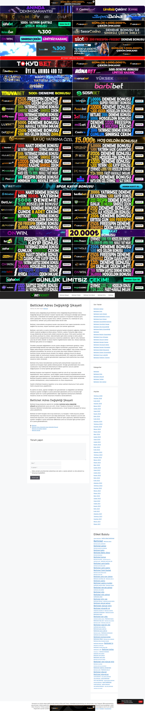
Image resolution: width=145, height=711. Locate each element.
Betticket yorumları (98, 664)
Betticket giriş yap (100, 599)
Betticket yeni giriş (99, 657)
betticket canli (97, 561)
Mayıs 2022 (97, 491)
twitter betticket (106, 684)
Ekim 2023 (97, 447)
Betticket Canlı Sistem (100, 314)
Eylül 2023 (97, 450)
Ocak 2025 (97, 411)
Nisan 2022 (97, 493)
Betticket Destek (36, 430)
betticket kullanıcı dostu (99, 618)
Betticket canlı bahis (102, 563)
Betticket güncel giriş (103, 606)
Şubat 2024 (97, 437)
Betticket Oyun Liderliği (101, 355)
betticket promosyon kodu (101, 634)
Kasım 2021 (97, 506)
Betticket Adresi (98, 309)
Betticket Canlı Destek (102, 570)
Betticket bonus (100, 557)
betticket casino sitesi (99, 585)
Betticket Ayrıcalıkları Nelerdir (39, 428)
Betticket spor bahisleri (109, 639)
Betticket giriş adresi (102, 595)
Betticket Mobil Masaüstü (101, 350)
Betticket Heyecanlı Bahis (101, 345)
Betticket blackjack (98, 555)
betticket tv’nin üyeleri (98, 688)
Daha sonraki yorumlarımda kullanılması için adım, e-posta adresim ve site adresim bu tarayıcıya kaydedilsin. (58, 472)
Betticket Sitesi (98, 639)
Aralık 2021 (97, 503)
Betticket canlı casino (102, 568)
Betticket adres (107, 541)
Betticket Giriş (102, 295)
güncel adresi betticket (109, 680)
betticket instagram (99, 612)
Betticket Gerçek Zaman (101, 342)
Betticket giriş (99, 592)
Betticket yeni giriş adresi (99, 659)
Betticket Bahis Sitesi (102, 553)
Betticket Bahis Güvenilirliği (102, 329)
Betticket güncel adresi (102, 603)
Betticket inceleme (109, 610)
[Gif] (72, 139)
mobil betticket (97, 684)
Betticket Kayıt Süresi (100, 319)
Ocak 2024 (97, 439)
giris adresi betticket (106, 676)
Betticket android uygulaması (100, 548)
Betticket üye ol (105, 669)
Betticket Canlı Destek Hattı (100, 572)
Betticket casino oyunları (103, 583)
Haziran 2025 (98, 403)
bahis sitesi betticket (108, 538)
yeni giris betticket (109, 686)
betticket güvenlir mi (99, 610)
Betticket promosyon (107, 633)
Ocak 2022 (97, 501)
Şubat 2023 (97, 467)
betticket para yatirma (100, 627)
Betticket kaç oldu (101, 617)
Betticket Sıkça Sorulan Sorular (101, 641)
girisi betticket (105, 678)
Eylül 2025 (97, 401)
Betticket (111, 295)
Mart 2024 (97, 434)
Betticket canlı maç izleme (103, 576)
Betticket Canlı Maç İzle (99, 578)
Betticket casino (99, 581)
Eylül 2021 (97, 511)
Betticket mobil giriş (105, 622)
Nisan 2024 (97, 432)
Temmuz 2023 (98, 455)
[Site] (36, 101)
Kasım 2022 (97, 475)
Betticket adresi (100, 546)
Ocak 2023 (97, 470)
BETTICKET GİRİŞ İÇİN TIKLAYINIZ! (72, 58)
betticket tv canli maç (98, 645)
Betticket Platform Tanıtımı (102, 357)
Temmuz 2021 (98, 516)
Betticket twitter (108, 649)
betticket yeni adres (99, 653)
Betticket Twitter (76, 295)
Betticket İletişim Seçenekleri (102, 334)
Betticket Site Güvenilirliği (101, 327)
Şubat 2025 (97, 408)
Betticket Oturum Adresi (101, 339)
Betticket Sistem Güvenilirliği (102, 352)
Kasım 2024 (97, 414)
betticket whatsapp (104, 651)
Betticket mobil (97, 622)
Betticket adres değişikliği (99, 543)
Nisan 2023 (97, 462)
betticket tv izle (97, 649)
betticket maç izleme (109, 620)
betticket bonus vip (106, 559)
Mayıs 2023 (97, 460)
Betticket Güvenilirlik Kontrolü (102, 321)
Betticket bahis (99, 550)
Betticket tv (108, 643)
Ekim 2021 (97, 509)
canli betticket (97, 676)
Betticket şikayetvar (101, 674)
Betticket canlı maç (98, 574)
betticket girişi (98, 597)
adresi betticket (97, 538)
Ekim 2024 (97, 416)
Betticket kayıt (98, 614)
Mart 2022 (97, 496)
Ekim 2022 (97, 478)
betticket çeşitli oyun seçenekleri (100, 665)
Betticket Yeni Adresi (89, 295)
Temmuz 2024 (98, 424)
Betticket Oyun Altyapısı (101, 337)
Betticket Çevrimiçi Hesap (101, 324)
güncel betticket (98, 682)
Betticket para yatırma (100, 629)
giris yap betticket (98, 680)
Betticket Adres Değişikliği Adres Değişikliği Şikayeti (45, 427)
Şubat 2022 (97, 498)
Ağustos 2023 (98, 452)
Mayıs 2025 (97, 406)
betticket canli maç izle (106, 561)
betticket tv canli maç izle (100, 647)
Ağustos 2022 (98, 483)
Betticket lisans (109, 618)
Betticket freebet (110, 585)
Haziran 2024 (98, 426)
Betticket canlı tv (110, 578)
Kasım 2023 (97, 444)
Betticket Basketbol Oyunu (102, 316)
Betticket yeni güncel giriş (104, 662)
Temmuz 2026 (98, 396)
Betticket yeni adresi (99, 655)
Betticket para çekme (100, 631)
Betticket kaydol (110, 612)
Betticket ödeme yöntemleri (102, 668)
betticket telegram (98, 643)
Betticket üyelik (97, 669)
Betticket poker (97, 633)
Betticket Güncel (98, 601)
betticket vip (96, 651)
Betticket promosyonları (102, 637)
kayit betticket (106, 682)
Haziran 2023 (98, 457)
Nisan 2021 (97, 524)
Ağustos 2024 (98, 421)
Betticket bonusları (98, 559)
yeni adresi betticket (99, 686)
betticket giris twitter (99, 589)
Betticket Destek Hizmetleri (102, 347)
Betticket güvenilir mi (102, 608)
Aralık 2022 (97, 473)
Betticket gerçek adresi (103, 587)
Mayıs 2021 (97, 521)
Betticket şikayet (100, 672)
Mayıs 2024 (97, 429)
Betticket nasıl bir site (102, 625)
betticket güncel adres (108, 601)
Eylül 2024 (97, 419)
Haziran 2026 (98, 398)
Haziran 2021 (98, 519)
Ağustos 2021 (98, 514)
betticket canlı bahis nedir (99, 565)
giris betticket (97, 678)
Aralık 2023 (97, 442)
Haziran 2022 (98, 488)
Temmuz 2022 (98, 485)
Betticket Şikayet (64, 295)
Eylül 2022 (97, 480)
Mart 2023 (97, 465)
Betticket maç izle (99, 620)
